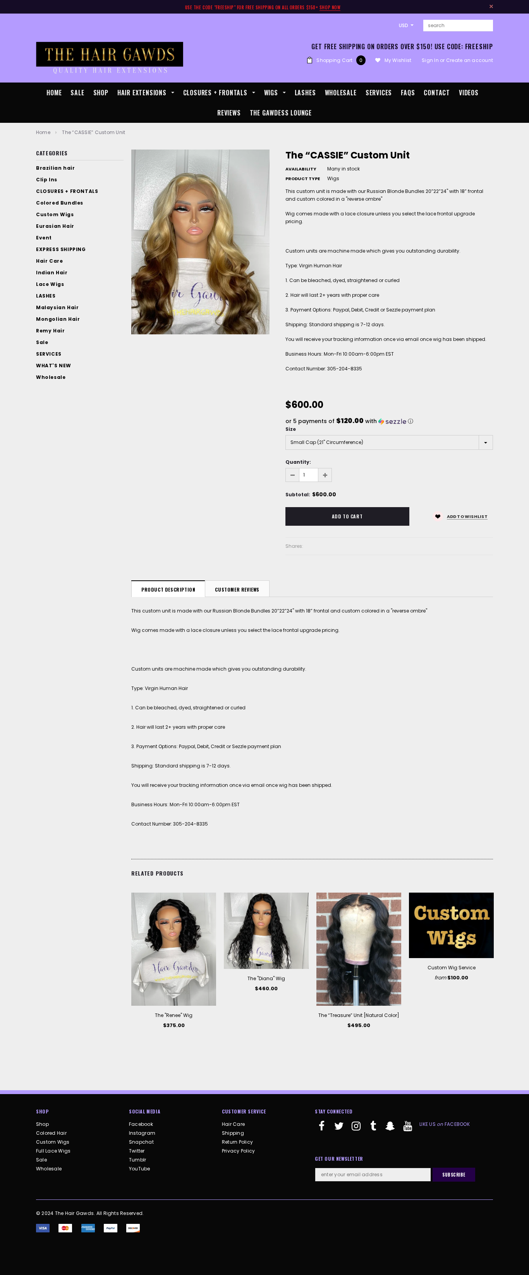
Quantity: (298, 462)
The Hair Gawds (74, 1213)
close (491, 6)
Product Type (302, 179)
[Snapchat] (390, 1129)
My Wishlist (398, 60)
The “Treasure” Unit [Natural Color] (358, 1015)
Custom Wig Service (452, 967)
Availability (300, 169)
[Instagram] (356, 1129)
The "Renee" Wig (173, 1015)
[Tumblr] (373, 1129)
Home (43, 132)
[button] (389, 421)
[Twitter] (339, 1129)
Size (290, 429)
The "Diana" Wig (266, 978)
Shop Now (329, 7)
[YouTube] (407, 1129)
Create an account (469, 60)
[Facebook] (322, 1129)
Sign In (430, 60)
